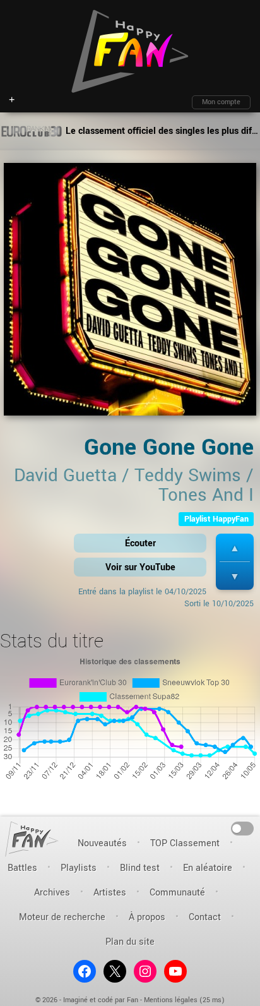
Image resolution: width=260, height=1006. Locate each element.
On (242, 828)
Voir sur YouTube (140, 567)
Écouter (140, 543)
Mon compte (221, 102)
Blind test (140, 868)
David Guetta (65, 475)
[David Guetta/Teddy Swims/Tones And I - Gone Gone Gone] (130, 293)
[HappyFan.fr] (32, 839)
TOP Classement (185, 843)
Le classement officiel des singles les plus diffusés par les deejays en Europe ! (161, 131)
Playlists (79, 868)
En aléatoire (207, 868)
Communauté (177, 892)
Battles (22, 868)
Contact (205, 917)
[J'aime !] (235, 548)
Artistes (109, 892)
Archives (52, 892)
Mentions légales (171, 1000)
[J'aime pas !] (235, 576)
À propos (147, 917)
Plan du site (130, 942)
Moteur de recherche (62, 917)
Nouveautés (102, 843)
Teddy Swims (187, 475)
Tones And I (206, 495)
